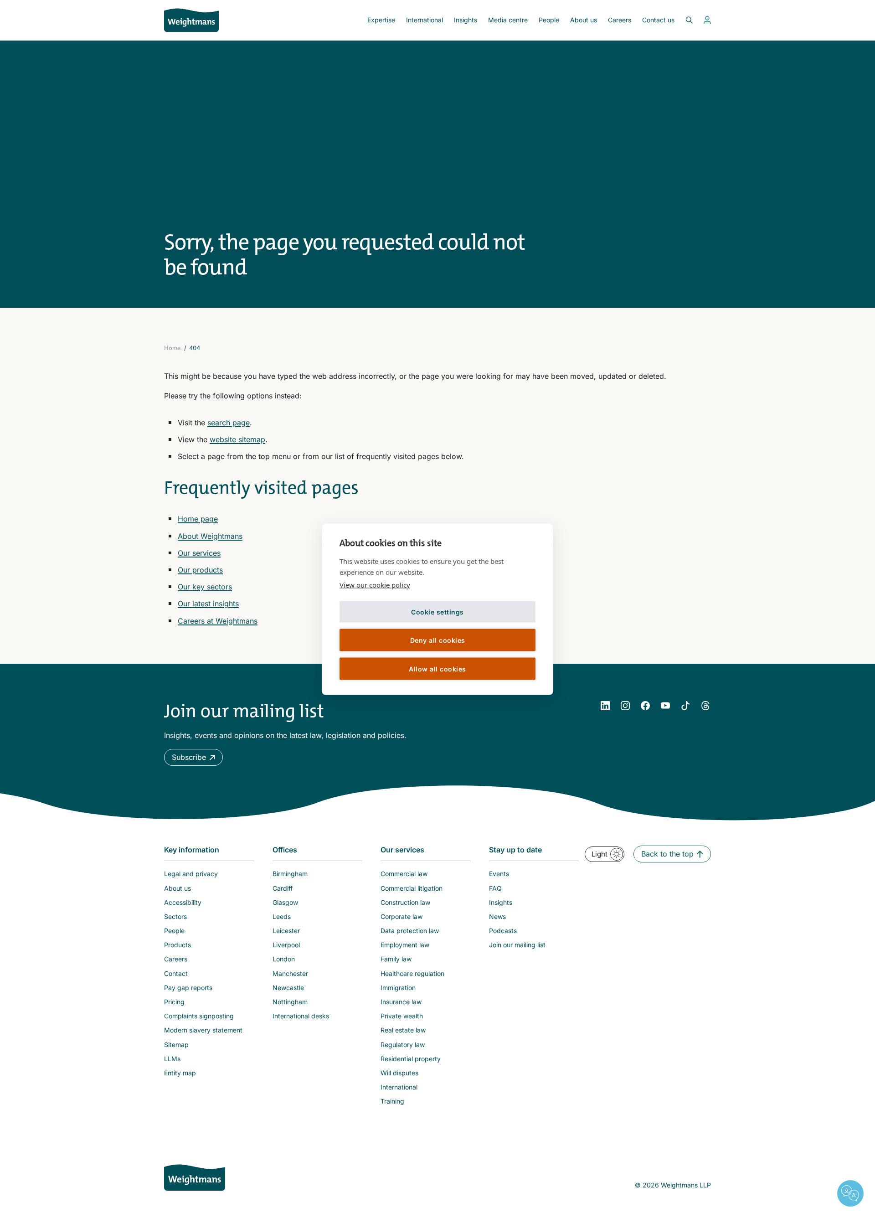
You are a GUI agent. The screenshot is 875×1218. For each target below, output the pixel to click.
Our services (199, 552)
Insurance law (401, 1002)
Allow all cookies (437, 668)
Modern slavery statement (203, 1030)
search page (228, 422)
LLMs (172, 1059)
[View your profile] (707, 20)
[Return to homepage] (191, 20)
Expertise (381, 20)
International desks (301, 1016)
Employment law (405, 945)
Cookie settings (437, 611)
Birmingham (290, 873)
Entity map (180, 1073)
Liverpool (286, 945)
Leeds (282, 916)
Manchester (290, 973)
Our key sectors (205, 586)
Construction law (405, 902)
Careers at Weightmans (217, 620)
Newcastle (288, 987)
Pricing (174, 1002)
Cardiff (283, 888)
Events (499, 873)
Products (177, 945)
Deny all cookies (437, 640)
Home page (198, 518)
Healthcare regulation (412, 973)
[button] (193, 757)
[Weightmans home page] (194, 1177)
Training (392, 1101)
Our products (200, 569)
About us (583, 20)
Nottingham (290, 1002)
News (497, 916)
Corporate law (401, 916)
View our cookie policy (375, 584)
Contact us (658, 20)
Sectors (175, 916)
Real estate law (403, 1030)
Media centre (508, 20)
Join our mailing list (517, 945)
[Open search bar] (683, 20)
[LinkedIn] (605, 705)
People (549, 20)
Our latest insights (208, 603)
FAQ (495, 888)
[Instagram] (625, 705)
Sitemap (176, 1044)
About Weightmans (210, 536)
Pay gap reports (188, 987)
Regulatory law (403, 1044)
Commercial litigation (412, 888)
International (424, 20)
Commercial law (404, 873)
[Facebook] (645, 705)
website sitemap (237, 439)
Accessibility (182, 902)
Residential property (411, 1059)
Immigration (398, 987)
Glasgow (285, 902)
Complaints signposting (199, 1016)
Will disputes (399, 1073)
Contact (176, 973)
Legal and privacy (191, 873)
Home (172, 347)
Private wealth (402, 1016)
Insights (465, 20)
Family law (396, 959)
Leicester (286, 930)
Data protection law (410, 930)
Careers (619, 20)
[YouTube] (665, 705)
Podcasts (503, 930)
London (284, 959)
